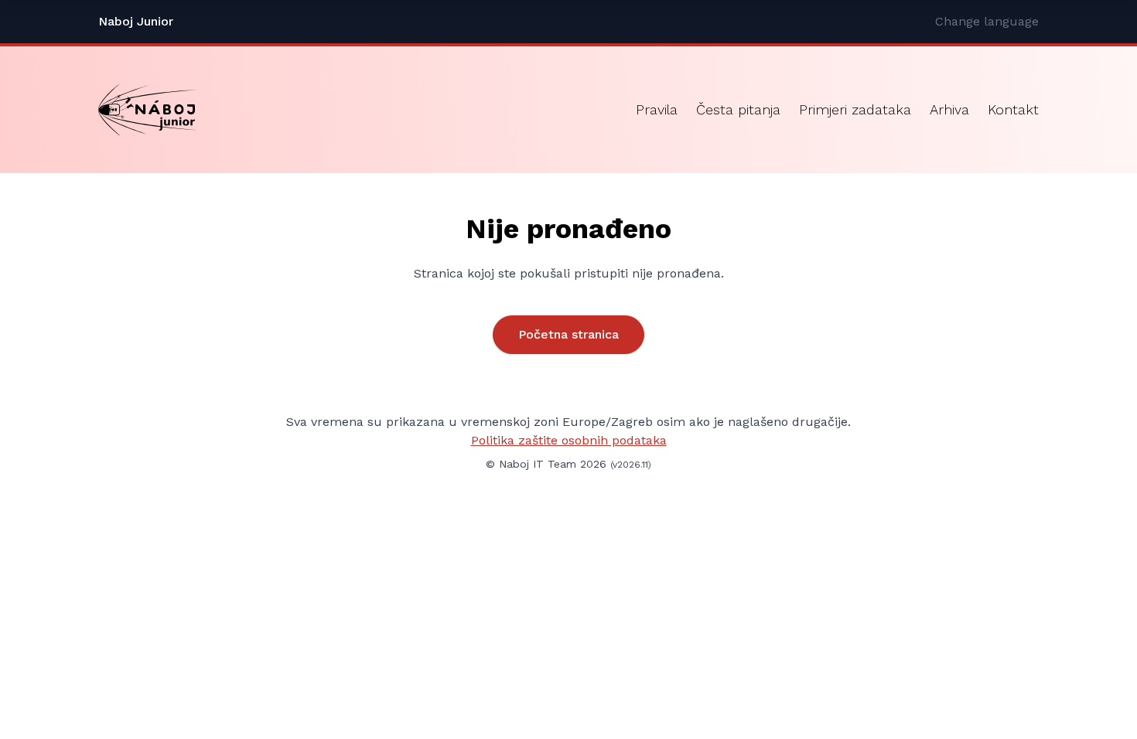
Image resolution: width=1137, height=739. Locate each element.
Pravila (657, 109)
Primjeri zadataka (855, 109)
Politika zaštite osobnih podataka (569, 440)
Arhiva (949, 109)
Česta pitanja (738, 109)
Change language (987, 21)
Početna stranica (568, 334)
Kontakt (1013, 109)
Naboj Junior (135, 21)
